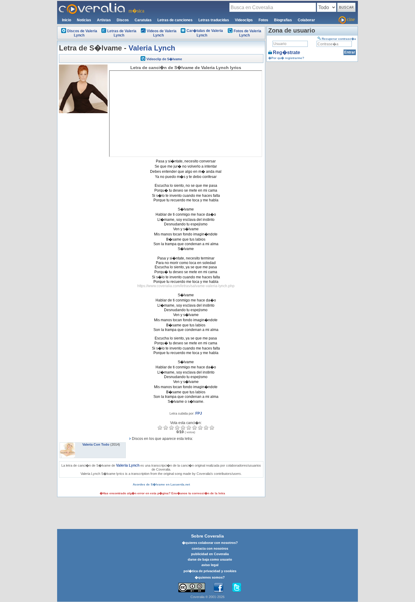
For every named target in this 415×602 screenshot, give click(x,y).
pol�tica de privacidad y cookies (209, 571)
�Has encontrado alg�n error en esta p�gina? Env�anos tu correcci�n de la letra (162, 493)
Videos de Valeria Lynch (162, 33)
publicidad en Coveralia (210, 554)
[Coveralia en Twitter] (237, 588)
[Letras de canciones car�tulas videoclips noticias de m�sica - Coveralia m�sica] (92, 4)
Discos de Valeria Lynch (82, 33)
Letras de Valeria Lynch (121, 33)
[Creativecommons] (191, 587)
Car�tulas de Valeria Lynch (205, 33)
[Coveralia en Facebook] (218, 588)
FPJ (198, 413)
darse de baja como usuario (210, 559)
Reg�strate (286, 52)
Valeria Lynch (152, 48)
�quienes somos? (210, 577)
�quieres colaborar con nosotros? (210, 543)
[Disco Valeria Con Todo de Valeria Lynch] (67, 444)
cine (351, 19)
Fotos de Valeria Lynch (247, 33)
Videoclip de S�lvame (164, 59)
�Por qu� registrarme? (286, 58)
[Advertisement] (83, 206)
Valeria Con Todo (95, 444)
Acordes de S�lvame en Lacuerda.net (161, 484)
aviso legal (209, 565)
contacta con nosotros (210, 548)
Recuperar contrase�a (339, 38)
